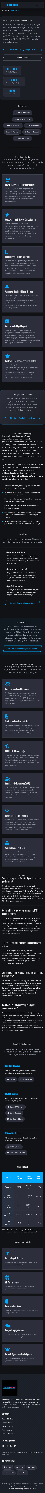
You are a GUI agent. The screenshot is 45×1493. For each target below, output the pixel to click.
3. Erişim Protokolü (13, 125)
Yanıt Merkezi (7, 1430)
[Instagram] (7, 1446)
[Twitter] (3, 1446)
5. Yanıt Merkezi (12, 132)
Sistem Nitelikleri (8, 1419)
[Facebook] (11, 1446)
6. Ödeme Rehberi (32, 132)
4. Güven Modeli (33, 125)
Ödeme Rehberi (8, 1423)
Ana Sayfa (5, 10)
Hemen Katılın (7, 1434)
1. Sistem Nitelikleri (22, 113)
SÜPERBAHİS (12, 5)
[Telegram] (15, 1446)
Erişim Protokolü (8, 1426)
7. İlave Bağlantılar (22, 138)
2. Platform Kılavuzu (22, 119)
